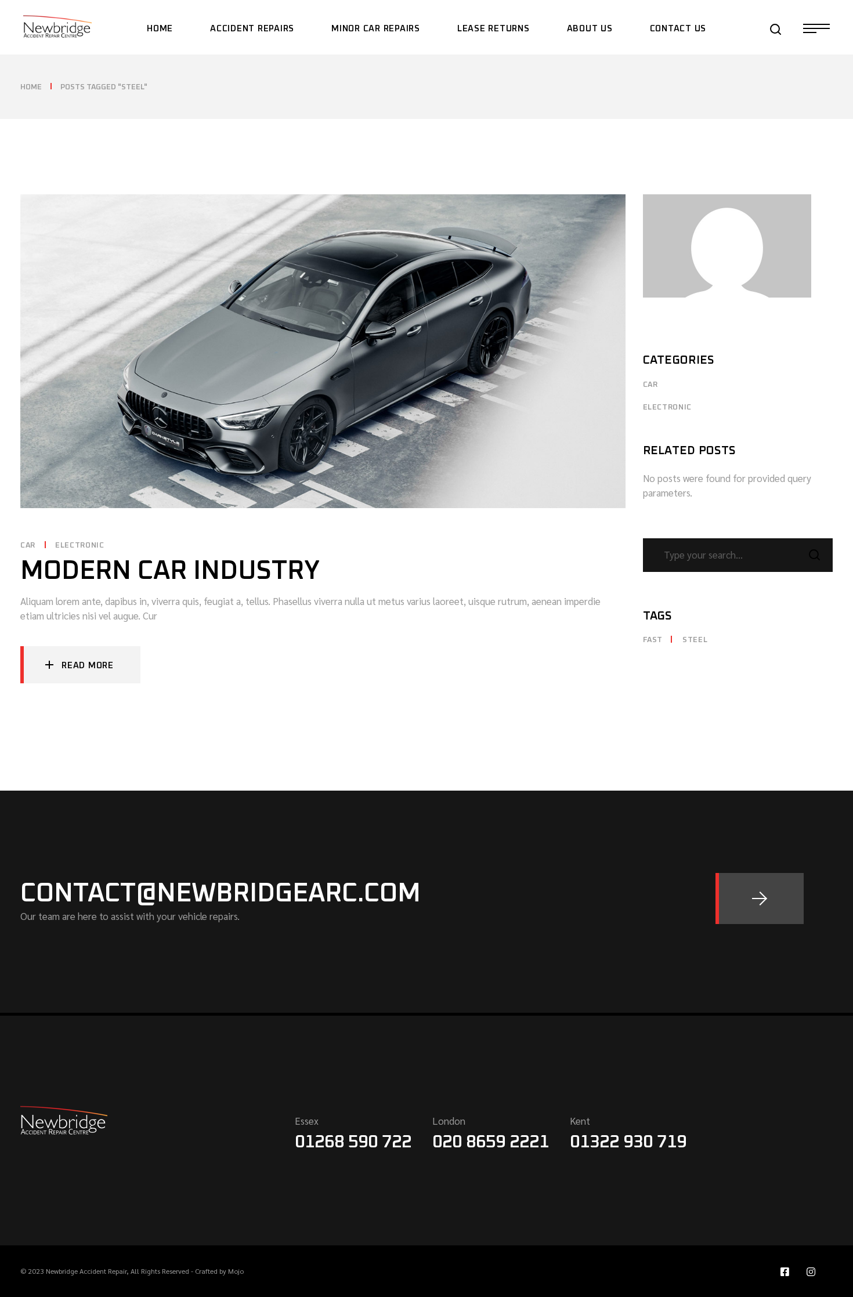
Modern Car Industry (170, 571)
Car (27, 545)
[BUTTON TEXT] (759, 898)
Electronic (79, 545)
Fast (653, 640)
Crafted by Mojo (219, 1271)
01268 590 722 (353, 1142)
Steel (694, 640)
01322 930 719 (628, 1142)
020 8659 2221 (490, 1142)
